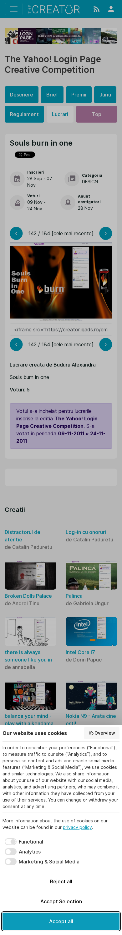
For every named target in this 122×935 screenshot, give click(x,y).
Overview (104, 733)
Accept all (61, 921)
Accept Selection (61, 901)
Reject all (61, 881)
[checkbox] (23, 841)
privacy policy (77, 827)
